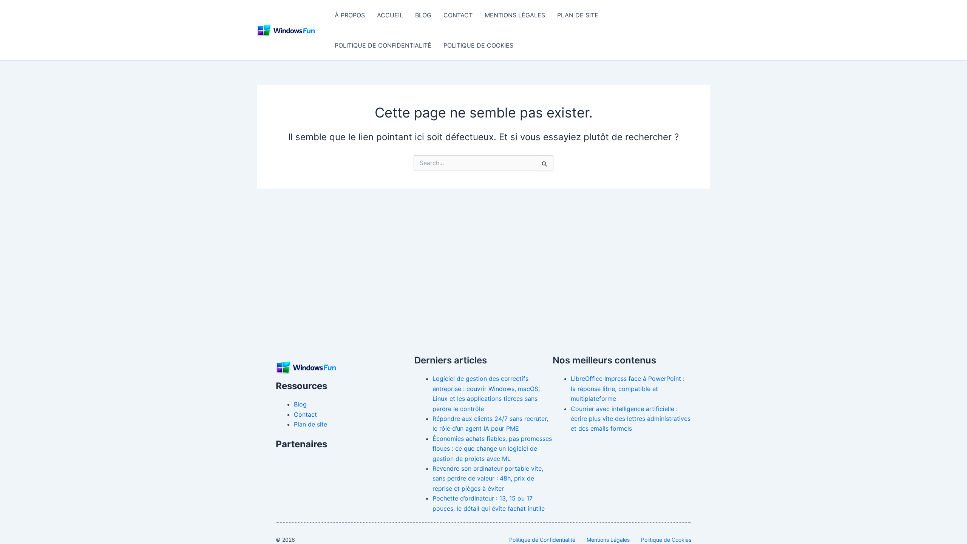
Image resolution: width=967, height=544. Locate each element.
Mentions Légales (515, 15)
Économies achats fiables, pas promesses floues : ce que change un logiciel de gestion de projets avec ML (492, 448)
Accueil (390, 15)
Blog (423, 15)
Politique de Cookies (478, 45)
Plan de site (577, 15)
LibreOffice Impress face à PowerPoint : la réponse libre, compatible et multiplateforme (627, 388)
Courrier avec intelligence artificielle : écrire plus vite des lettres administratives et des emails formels (630, 419)
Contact (458, 15)
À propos (350, 15)
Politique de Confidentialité (383, 45)
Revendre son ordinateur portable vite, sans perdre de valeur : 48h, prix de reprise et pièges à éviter (488, 478)
